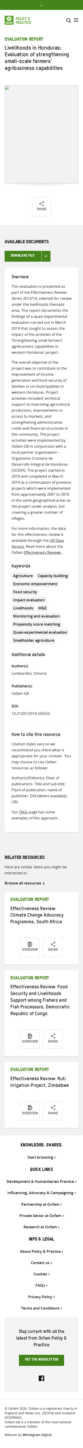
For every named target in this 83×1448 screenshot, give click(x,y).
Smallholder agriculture (33, 640)
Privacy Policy (40, 1297)
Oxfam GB (20, 693)
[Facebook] (41, 1378)
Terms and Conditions (40, 1308)
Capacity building (53, 575)
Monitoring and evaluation (36, 616)
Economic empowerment (35, 583)
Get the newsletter (41, 1360)
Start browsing (40, 1157)
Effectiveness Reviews (42, 552)
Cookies (40, 1274)
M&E (42, 608)
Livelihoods (23, 608)
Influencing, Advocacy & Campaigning (40, 1193)
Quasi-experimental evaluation (40, 632)
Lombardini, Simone (29, 673)
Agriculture (23, 575)
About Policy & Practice (40, 1251)
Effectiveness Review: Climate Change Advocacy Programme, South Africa (37, 916)
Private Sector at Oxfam (40, 1216)
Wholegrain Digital (37, 1435)
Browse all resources (23, 883)
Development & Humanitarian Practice (40, 1181)
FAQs (23, 812)
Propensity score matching (36, 624)
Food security (25, 591)
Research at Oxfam (40, 1227)
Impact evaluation (29, 600)
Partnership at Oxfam (40, 1204)
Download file (22, 256)
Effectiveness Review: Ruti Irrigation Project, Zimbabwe (39, 1082)
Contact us (40, 1263)
